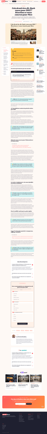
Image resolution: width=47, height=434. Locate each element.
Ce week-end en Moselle (30, 419)
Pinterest (23, 330)
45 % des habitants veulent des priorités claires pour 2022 (6, 54)
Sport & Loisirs (24, 1)
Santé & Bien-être (19, 1)
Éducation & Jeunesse (29, 1)
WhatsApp (27, 330)
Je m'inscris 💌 (29, 403)
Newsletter (43, 1)
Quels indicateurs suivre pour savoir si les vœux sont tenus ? (21, 274)
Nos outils (38, 415)
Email (31, 330)
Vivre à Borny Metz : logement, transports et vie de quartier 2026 (20, 145)
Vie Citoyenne (14, 1)
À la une (10, 1)
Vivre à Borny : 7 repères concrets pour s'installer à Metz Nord (20, 146)
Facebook (18, 330)
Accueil (3, 3)
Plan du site (3, 427)
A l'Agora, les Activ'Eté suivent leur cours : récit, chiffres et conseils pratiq (21, 147)
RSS (44, 432)
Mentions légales (4, 425)
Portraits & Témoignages (21, 421)
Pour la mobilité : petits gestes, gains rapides (6, 65)
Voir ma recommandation (22, 323)
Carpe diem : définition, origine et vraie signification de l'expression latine (40, 81)
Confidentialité (4, 426)
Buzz (5, 1)
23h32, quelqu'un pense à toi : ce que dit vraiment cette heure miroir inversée (41, 65)
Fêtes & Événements (36, 1)
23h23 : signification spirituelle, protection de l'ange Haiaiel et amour (41, 59)
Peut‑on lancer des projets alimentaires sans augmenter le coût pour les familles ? (21, 277)
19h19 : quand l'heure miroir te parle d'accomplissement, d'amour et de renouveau (42, 72)
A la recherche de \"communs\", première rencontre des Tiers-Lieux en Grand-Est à (22, 236)
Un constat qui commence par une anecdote (6, 50)
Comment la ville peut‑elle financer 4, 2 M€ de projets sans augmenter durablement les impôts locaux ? (21, 265)
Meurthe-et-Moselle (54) (31, 418)
